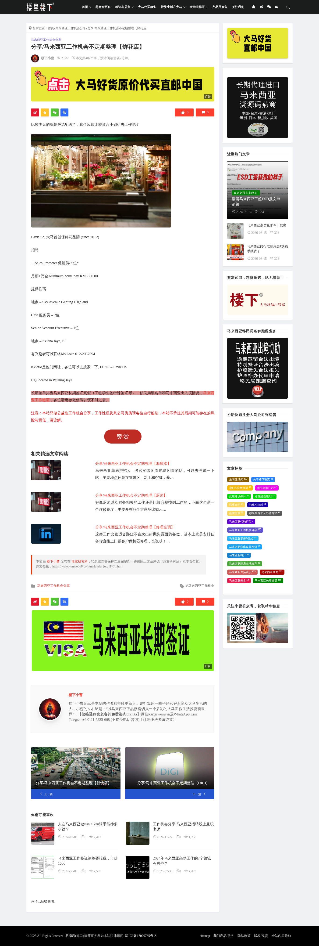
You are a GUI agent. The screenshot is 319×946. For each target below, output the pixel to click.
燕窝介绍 (236, 505)
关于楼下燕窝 (263, 479)
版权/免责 (261, 936)
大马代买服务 (147, 7)
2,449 (192, 871)
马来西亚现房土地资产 (244, 564)
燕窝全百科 (103, 7)
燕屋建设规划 (265, 496)
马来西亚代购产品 (241, 522)
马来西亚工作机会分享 (71, 28)
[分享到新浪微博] (35, 112)
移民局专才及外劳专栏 (264, 513)
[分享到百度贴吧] (64, 112)
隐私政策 (244, 936)
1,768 (192, 837)
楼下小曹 (47, 58)
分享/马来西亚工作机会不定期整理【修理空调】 (135, 527)
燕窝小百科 (257, 505)
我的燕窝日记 (267, 488)
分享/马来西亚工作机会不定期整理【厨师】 (131, 495)
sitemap (205, 936)
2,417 (97, 837)
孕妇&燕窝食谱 (240, 488)
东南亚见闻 (238, 479)
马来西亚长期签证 (268, 580)
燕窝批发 (236, 513)
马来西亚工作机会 (201, 586)
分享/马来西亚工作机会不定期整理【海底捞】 (133, 464)
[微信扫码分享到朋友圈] (55, 112)
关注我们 (238, 7)
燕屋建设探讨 (239, 496)
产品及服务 (219, 7)
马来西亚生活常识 (242, 572)
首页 (85, 7)
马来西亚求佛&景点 (243, 538)
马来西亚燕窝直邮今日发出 (266, 225)
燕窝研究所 (79, 561)
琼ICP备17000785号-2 (140, 936)
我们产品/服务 (223, 936)
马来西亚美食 (239, 580)
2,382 (65, 58)
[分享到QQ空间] (45, 112)
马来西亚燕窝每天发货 (244, 547)
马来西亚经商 (272, 572)
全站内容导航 (281, 936)
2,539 (97, 871)
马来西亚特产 (239, 555)
